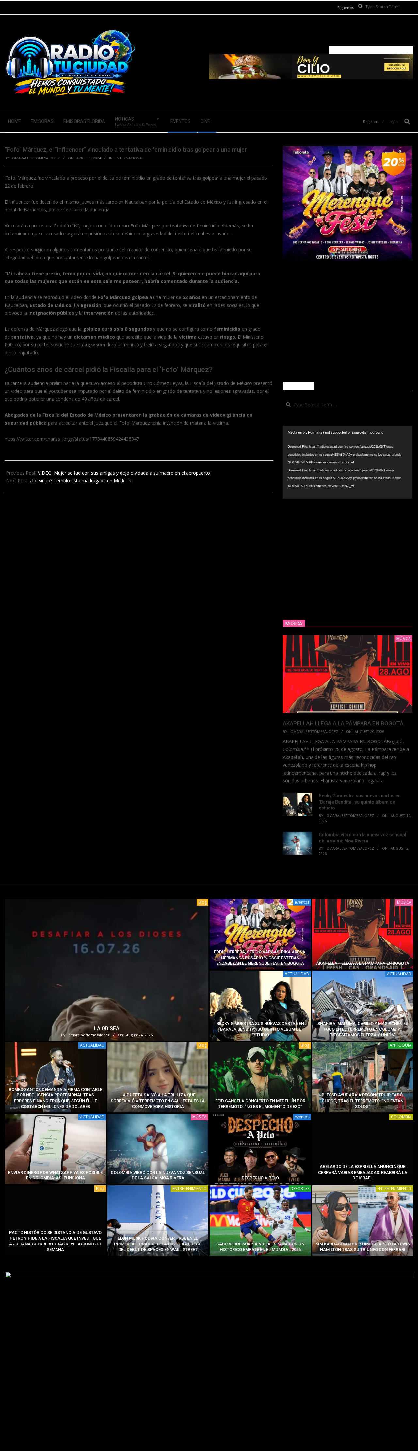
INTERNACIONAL (130, 158)
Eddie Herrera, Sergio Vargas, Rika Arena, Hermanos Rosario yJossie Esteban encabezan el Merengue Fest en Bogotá (260, 957)
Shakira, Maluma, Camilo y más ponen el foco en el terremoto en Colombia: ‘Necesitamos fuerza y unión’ (362, 1029)
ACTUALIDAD (297, 973)
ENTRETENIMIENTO (189, 1188)
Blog (202, 902)
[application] (347, 462)
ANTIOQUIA (400, 1045)
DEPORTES (299, 1188)
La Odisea (106, 1029)
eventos (302, 902)
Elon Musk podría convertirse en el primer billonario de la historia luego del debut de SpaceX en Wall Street (157, 1244)
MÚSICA (404, 902)
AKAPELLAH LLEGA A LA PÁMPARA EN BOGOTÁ (343, 723)
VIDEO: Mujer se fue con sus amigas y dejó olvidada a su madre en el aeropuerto (124, 473)
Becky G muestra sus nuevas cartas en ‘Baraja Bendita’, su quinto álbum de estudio (360, 801)
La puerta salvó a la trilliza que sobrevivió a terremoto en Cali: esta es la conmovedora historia (158, 1100)
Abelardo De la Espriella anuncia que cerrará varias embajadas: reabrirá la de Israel (362, 1172)
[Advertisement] (347, 321)
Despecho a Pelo (260, 1178)
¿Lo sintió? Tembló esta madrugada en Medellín (80, 480)
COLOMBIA (401, 1117)
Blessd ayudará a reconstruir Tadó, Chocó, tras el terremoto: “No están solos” (362, 1100)
